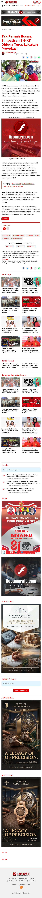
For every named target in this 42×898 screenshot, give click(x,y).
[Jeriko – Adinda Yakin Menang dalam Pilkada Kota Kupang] (10, 321)
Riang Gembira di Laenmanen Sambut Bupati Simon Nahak (8, 350)
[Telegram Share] (35, 57)
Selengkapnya (20, 690)
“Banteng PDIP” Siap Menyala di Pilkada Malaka (29, 310)
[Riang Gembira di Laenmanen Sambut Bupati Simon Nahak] (10, 341)
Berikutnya (5, 219)
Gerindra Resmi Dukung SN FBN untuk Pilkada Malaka (10, 310)
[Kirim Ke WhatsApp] (39, 57)
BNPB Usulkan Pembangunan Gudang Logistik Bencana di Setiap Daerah (20, 489)
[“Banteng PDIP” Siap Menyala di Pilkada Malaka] (31, 301)
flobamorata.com (11, 52)
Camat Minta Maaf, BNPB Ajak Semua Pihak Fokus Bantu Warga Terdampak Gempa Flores (23, 482)
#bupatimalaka (18, 235)
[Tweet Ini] (27, 57)
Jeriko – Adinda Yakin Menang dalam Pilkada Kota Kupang (9, 330)
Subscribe (31, 246)
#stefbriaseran (16, 239)
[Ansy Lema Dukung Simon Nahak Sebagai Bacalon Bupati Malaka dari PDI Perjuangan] (31, 341)
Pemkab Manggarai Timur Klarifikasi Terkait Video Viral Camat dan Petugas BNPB (22, 475)
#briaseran (6, 235)
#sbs (37, 235)
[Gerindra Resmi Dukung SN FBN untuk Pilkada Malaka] (10, 301)
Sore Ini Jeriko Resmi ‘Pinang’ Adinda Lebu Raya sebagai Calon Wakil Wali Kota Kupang (31, 330)
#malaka (29, 235)
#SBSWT (5, 239)
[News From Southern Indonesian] (11, 2)
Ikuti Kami (20, 246)
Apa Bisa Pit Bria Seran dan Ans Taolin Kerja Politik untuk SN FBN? (30, 290)
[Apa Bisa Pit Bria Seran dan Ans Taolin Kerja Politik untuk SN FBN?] (31, 282)
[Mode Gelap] (35, 2)
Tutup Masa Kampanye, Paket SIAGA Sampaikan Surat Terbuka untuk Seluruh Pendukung (10, 290)
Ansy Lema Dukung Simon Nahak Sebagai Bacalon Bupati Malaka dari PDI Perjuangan (30, 350)
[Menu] (2, 2)
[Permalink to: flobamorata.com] (3, 53)
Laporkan (9, 246)
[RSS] (21, 887)
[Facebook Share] (23, 57)
